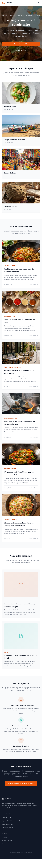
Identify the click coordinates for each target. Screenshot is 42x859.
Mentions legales (7, 840)
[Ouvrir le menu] (38, 3)
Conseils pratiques (7, 827)
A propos (4, 837)
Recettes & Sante (7, 817)
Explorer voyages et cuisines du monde (21, 783)
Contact (4, 844)
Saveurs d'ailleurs (7, 824)
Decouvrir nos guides (21, 44)
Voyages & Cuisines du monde (11, 821)
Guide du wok (21, 50)
